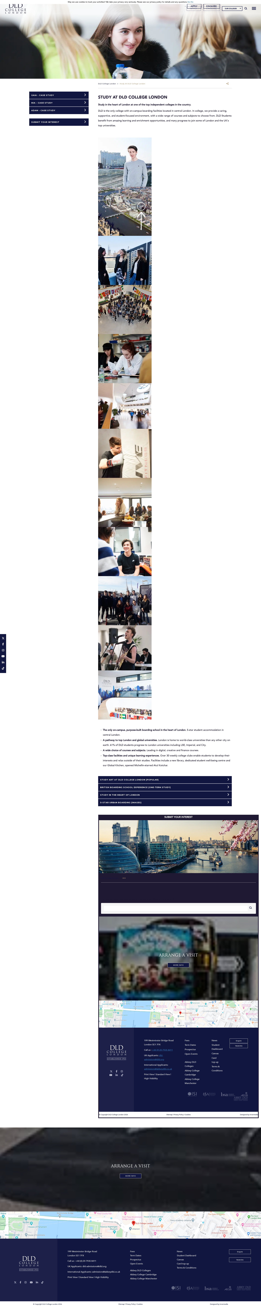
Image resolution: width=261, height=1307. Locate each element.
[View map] (178, 1014)
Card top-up (215, 1060)
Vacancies (238, 1046)
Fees (187, 1040)
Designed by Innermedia (249, 1115)
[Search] (245, 8)
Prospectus (190, 1049)
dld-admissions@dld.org (94, 1266)
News (214, 1040)
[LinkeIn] (116, 1075)
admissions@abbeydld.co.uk (158, 1069)
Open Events (191, 1053)
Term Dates (190, 1045)
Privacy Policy (179, 1115)
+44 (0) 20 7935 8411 (162, 1050)
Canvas (215, 1053)
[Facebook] (116, 1071)
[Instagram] (121, 1071)
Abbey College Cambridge (192, 1072)
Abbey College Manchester (192, 1081)
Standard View (163, 1074)
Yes (188, 2)
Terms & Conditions (217, 1068)
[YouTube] (111, 1075)
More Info (178, 965)
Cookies (188, 1115)
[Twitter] (111, 1071)
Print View (149, 1074)
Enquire (211, 6)
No (192, 2)
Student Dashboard (217, 1047)
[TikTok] (122, 1075)
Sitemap (169, 1115)
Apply (194, 6)
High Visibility (151, 1078)
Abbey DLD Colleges (190, 1064)
